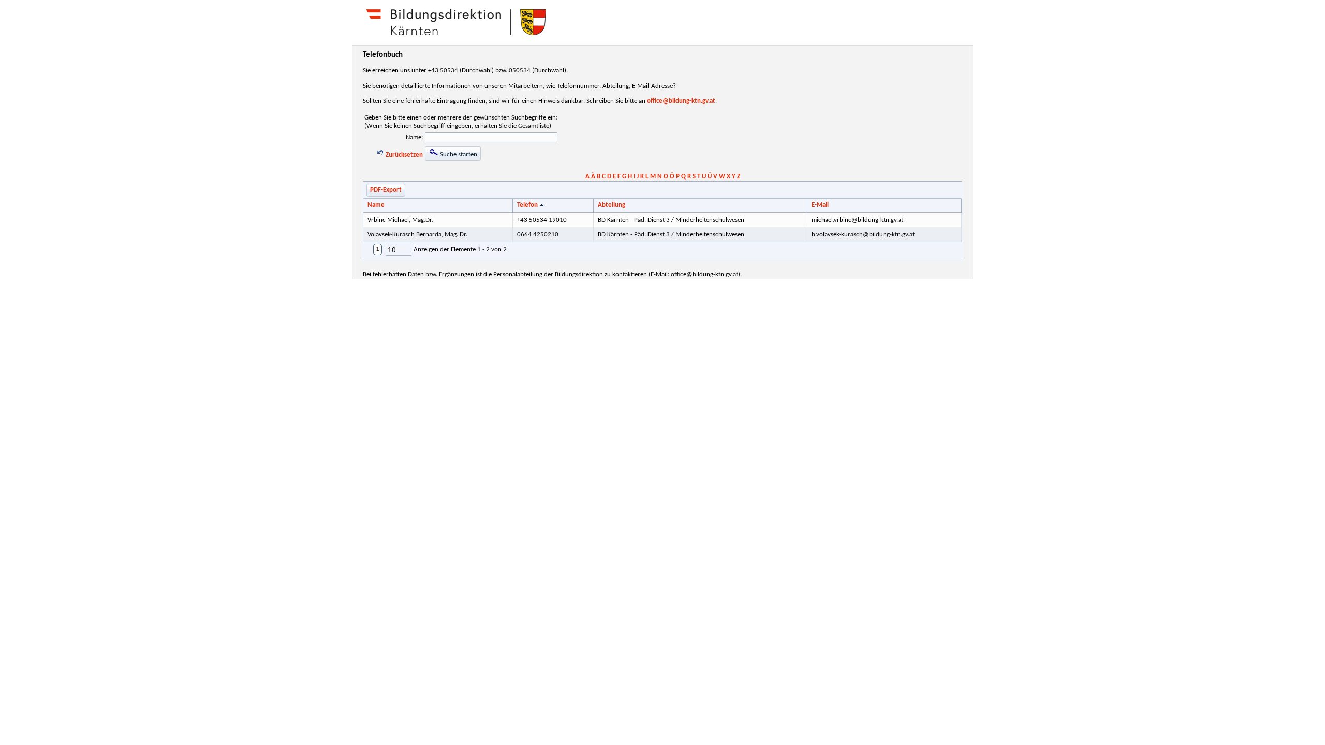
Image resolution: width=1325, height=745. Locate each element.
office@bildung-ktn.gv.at (681, 101)
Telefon (527, 205)
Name (376, 205)
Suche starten (457, 154)
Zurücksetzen (403, 155)
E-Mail (820, 205)
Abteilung (611, 205)
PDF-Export (386, 190)
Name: (414, 137)
